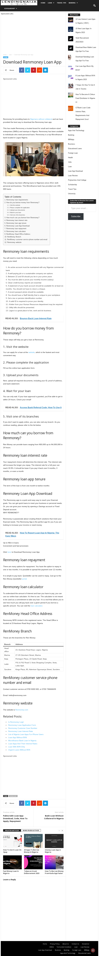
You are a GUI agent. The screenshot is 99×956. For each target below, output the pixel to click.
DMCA (52, 947)
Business (71, 144)
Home (43, 3)
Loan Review (73, 176)
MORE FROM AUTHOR (31, 830)
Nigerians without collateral (41, 119)
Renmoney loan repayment (16, 228)
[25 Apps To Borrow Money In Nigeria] (33, 841)
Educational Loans (75, 148)
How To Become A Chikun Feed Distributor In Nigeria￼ (85, 98)
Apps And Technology (76, 130)
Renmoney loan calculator (16, 231)
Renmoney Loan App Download (18, 226)
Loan (50, 3)
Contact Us (75, 944)
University (72, 194)
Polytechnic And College (77, 180)
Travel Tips (61, 3)
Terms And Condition (64, 947)
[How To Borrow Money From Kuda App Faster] (54, 862)
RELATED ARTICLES (12, 830)
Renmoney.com (21, 710)
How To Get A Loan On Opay (12, 851)
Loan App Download (75, 171)
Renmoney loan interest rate (16, 220)
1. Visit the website (14, 205)
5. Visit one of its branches (17, 215)
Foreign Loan (73, 153)
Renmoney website (14, 242)
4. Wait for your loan (15, 212)
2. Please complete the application (19, 207)
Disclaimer (85, 944)
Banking (72, 3)
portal (24, 579)
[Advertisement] (33, 33)
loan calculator (36, 606)
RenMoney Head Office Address (18, 234)
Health (70, 157)
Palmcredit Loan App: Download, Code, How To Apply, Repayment (15, 818)
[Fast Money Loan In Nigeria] (12, 862)
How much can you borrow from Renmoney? (22, 218)
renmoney (13, 796)
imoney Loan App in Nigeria (53, 851)
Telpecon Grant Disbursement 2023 (31, 872)
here (9, 552)
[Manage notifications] (93, 950)
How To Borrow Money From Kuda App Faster (54, 872)
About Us (66, 944)
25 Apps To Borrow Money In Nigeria (31, 851)
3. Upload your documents (17, 210)
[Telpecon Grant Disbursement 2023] (33, 862)
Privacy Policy (55, 944)
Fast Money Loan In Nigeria (11, 872)
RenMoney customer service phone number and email (27, 239)
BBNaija (71, 139)
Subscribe (75, 216)
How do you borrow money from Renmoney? (22, 202)
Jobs (70, 162)
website (31, 352)
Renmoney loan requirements (17, 200)
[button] (94, 6)
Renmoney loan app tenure (16, 223)
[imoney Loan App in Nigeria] (54, 841)
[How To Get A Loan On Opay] (12, 841)
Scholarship (9, 8)
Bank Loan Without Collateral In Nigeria (54, 817)
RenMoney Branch (14, 237)
